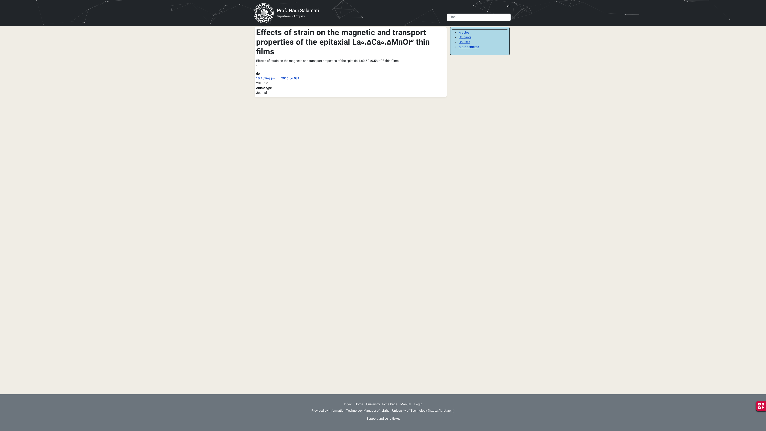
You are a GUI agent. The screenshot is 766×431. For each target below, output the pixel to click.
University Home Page (381, 404)
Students (465, 37)
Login (418, 404)
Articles (464, 32)
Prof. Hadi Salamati (298, 11)
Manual (405, 404)
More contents (469, 47)
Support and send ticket (383, 418)
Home (359, 404)
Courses (464, 42)
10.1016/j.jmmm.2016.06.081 (277, 78)
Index (347, 404)
